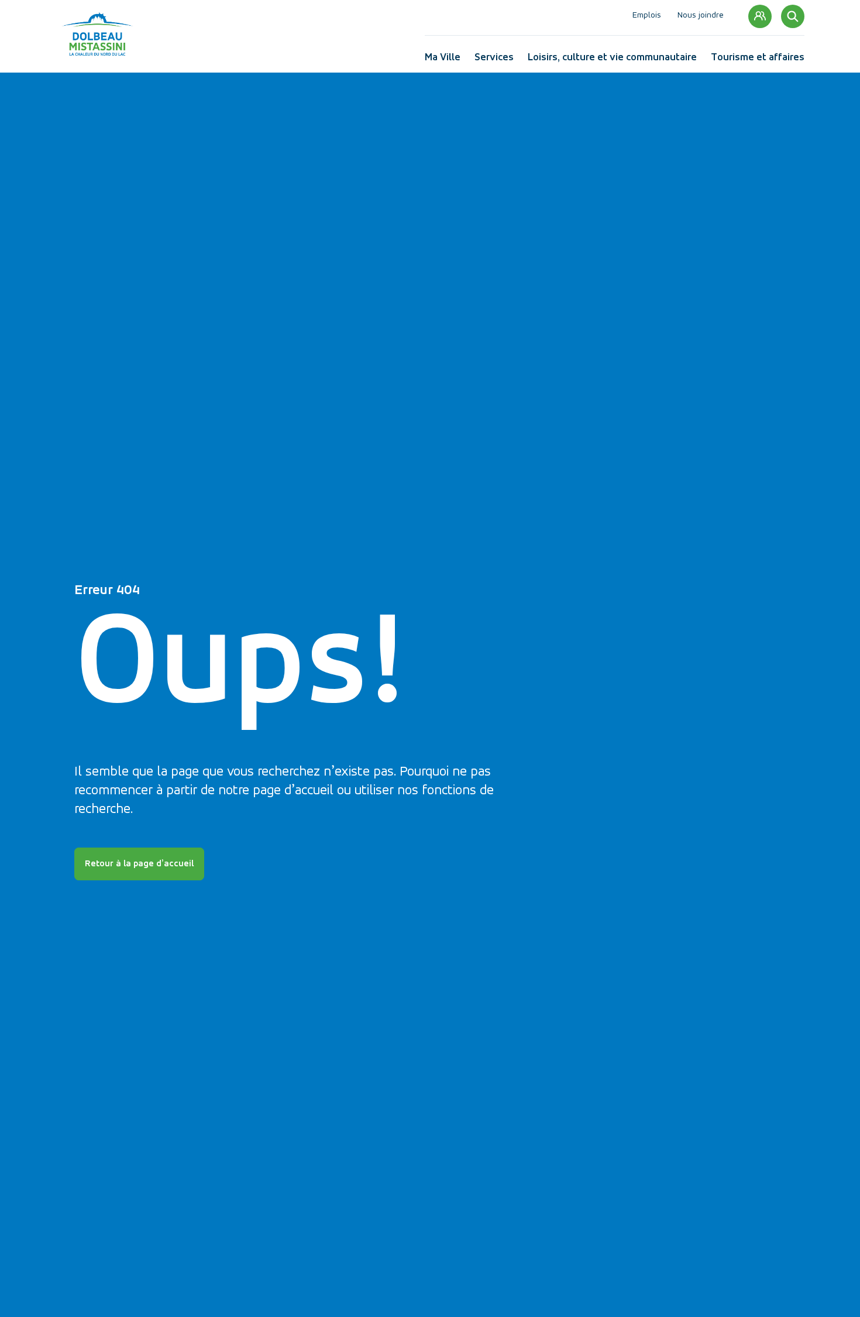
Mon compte (760, 16)
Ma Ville (442, 60)
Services (494, 60)
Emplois (646, 16)
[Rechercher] (792, 16)
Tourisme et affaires (757, 60)
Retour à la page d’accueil (139, 864)
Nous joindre (700, 16)
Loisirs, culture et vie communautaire (612, 60)
